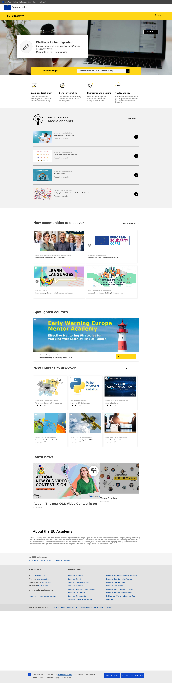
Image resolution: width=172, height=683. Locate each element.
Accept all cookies (112, 675)
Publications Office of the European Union (121, 596)
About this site (72, 607)
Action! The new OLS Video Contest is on (65, 503)
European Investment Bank (115, 582)
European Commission (76, 586)
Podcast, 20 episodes (61, 177)
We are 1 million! (109, 498)
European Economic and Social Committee (121, 575)
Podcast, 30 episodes (61, 139)
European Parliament (75, 575)
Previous (35, 481)
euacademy (15, 15)
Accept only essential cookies (132, 675)
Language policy (86, 607)
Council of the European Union (79, 582)
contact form (46, 582)
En (166, 16)
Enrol (118, 356)
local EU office (43, 586)
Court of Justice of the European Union (81, 589)
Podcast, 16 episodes (61, 158)
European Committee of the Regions (119, 579)
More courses (131, 369)
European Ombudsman (114, 586)
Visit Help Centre (151, 32)
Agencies (109, 599)
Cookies (108, 607)
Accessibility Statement (62, 560)
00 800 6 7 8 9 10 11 (42, 575)
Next (137, 481)
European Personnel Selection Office (119, 592)
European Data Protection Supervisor (119, 589)
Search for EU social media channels (42, 596)
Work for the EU (59, 607)
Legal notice (98, 607)
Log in (159, 16)
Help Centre (33, 560)
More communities (129, 223)
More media (132, 118)
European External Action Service (80, 599)
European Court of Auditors (77, 596)
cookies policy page (65, 674)
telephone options (43, 579)
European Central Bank (76, 592)
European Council (74, 579)
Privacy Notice (46, 560)
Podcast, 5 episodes (61, 196)
